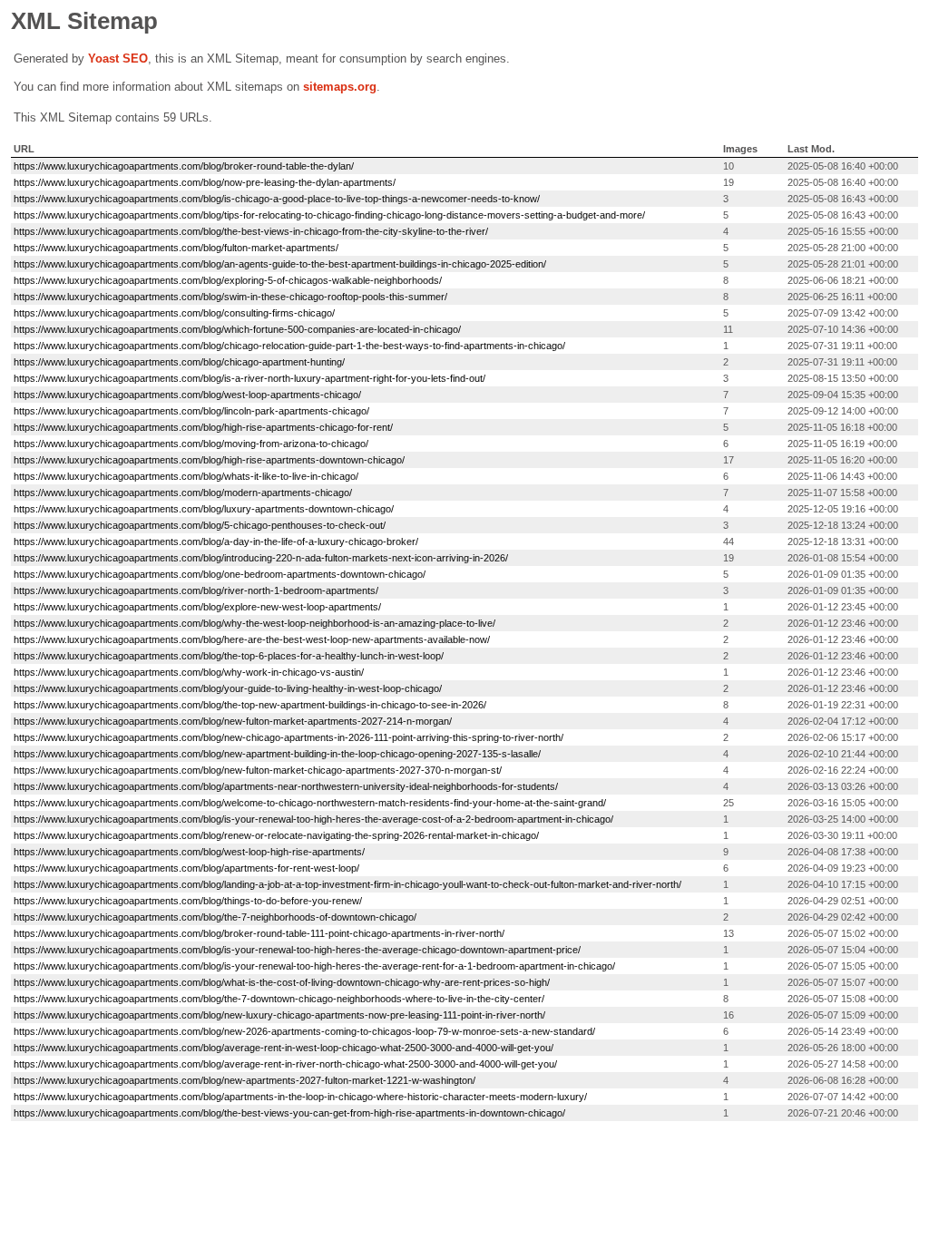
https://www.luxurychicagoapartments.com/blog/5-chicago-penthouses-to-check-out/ (200, 525)
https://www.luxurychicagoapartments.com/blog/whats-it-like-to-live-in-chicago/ (186, 476)
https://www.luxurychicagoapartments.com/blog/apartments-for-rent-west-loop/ (186, 868)
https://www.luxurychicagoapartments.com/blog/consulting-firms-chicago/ (174, 312)
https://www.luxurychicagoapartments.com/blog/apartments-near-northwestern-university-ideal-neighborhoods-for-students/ (286, 786)
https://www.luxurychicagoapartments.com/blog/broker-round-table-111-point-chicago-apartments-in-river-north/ (259, 933)
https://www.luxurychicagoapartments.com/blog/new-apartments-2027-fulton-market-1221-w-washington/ (244, 1080)
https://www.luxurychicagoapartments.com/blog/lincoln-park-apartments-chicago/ (191, 410)
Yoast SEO (118, 58)
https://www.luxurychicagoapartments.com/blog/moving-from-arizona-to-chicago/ (191, 443)
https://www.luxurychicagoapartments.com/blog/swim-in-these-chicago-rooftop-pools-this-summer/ (230, 296)
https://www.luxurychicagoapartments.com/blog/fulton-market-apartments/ (176, 247)
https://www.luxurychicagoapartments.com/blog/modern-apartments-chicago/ (183, 492)
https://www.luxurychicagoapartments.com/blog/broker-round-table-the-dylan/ (184, 166)
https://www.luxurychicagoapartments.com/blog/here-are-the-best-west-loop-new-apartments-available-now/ (252, 639)
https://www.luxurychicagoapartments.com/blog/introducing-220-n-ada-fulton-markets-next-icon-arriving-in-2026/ (261, 557)
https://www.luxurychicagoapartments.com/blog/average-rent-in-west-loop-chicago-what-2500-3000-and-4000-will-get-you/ (283, 1047)
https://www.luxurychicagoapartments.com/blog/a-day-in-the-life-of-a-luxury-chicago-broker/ (216, 541)
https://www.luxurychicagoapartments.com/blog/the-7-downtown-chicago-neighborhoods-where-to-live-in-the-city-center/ (279, 998)
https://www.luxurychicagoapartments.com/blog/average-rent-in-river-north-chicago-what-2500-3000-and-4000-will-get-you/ (285, 1064)
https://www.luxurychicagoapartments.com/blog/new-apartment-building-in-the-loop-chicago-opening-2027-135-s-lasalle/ (277, 753)
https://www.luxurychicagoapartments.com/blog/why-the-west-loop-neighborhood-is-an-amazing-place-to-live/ (254, 623)
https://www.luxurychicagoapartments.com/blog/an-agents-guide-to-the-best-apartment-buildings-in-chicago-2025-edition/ (280, 264)
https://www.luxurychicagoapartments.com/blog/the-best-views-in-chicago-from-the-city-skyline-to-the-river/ (251, 231)
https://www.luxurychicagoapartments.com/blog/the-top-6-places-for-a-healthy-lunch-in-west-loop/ (229, 655)
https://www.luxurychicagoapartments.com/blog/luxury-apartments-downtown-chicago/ (204, 508)
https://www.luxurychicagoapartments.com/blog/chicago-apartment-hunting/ (179, 361)
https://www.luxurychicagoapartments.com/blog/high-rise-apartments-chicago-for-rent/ (203, 427)
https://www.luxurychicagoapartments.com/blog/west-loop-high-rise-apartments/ (189, 851)
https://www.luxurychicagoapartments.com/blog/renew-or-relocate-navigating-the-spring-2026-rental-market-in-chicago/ (276, 835)
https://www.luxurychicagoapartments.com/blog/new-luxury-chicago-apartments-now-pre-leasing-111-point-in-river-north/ (279, 1015)
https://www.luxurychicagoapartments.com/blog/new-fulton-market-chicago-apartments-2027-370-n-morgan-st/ (258, 770)
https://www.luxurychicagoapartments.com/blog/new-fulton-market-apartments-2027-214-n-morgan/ (233, 721)
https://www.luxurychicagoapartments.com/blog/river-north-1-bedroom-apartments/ (196, 590)
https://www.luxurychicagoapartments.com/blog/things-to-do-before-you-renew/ (188, 900)
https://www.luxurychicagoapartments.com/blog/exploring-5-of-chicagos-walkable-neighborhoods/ (228, 280)
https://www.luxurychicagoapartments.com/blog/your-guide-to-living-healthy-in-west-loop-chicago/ (228, 688)
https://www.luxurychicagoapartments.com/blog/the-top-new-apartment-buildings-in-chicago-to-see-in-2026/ (250, 704)
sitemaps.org (339, 86)
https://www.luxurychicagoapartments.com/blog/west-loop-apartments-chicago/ (187, 394)
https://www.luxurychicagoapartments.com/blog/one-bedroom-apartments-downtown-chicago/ (219, 574)
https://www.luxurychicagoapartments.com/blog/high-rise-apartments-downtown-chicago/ (209, 459)
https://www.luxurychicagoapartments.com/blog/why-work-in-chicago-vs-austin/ (189, 672)
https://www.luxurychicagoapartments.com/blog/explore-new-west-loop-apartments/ (197, 606)
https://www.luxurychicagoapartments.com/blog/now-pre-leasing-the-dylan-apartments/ (205, 182)
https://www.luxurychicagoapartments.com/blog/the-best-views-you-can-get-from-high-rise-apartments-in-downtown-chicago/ (289, 1112)
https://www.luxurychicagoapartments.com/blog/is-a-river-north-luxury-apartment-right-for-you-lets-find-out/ (249, 378)
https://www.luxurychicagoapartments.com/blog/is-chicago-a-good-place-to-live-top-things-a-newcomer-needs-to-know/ (277, 198)
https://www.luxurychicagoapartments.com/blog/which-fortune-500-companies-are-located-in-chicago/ (237, 329)
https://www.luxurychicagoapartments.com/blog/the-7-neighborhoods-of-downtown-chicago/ (215, 917)
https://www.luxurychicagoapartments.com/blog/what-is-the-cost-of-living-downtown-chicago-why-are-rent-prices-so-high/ (282, 982)
